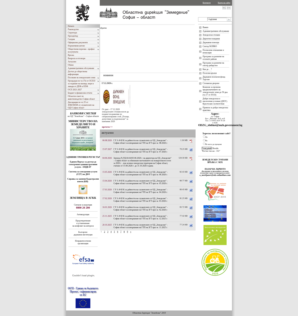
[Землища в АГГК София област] (83, 193)
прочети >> (107, 127)
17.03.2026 (107, 189)
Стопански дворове (211, 83)
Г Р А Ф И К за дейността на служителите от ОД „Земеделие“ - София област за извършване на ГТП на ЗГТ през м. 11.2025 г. (140, 226)
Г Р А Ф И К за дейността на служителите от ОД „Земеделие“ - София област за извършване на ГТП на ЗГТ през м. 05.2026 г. (140, 182)
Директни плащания (211, 38)
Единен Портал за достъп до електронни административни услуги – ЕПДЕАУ (83, 164)
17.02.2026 (107, 198)
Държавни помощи (211, 42)
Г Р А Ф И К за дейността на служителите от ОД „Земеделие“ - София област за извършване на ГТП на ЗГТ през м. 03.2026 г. (140, 199)
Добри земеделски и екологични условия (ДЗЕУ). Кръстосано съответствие (215, 101)
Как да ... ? (207, 69)
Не (206, 141)
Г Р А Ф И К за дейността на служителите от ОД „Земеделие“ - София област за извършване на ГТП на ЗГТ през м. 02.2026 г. (140, 208)
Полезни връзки (210, 73)
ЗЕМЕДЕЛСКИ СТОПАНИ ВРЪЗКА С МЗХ (215, 161)
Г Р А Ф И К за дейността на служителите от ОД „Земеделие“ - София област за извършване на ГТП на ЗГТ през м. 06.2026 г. (140, 173)
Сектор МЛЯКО (210, 46)
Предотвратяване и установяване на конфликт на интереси (83, 223)
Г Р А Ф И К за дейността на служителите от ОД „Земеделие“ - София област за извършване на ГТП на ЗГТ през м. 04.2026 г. (140, 190)
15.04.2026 (107, 181)
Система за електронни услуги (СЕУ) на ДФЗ (83, 172)
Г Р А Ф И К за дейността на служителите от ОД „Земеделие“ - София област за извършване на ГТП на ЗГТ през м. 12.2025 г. (140, 217)
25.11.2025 (107, 216)
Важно (205, 27)
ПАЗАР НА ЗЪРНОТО (215, 169)
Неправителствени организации (83, 242)
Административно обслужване (216, 31)
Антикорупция (83, 214)
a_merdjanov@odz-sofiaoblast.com (215, 175)
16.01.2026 (107, 207)
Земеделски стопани (211, 35)
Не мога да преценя (213, 144)
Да (206, 137)
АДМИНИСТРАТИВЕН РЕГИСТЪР (83, 157)
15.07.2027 (107, 149)
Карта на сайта (224, 3)
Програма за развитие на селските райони (213, 57)
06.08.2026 (107, 140)
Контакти (207, 3)
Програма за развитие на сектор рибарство (213, 64)
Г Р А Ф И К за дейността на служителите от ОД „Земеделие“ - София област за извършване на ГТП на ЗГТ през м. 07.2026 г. (140, 150)
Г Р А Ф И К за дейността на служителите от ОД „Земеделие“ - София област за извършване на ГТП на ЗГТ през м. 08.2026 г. (140, 141)
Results (215, 148)
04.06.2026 (107, 158)
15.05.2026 (107, 172)
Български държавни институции (83, 233)
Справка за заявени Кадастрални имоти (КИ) (83, 180)
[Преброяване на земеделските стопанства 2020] (215, 275)
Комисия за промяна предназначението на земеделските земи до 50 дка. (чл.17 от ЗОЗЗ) (215, 91)
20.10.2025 (107, 225)
